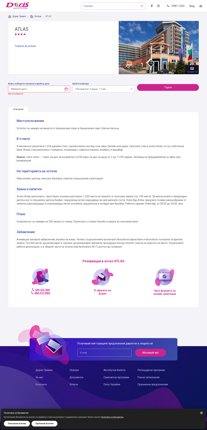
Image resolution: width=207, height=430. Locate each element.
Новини (74, 370)
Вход (192, 6)
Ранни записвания (148, 377)
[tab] (18, 109)
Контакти (41, 384)
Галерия (159, 47)
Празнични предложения (152, 384)
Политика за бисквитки (112, 417)
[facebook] (153, 6)
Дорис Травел (19, 16)
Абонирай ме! (150, 352)
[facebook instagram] (159, 6)
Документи (76, 377)
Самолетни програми (116, 377)
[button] (201, 413)
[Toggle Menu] (200, 6)
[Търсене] (142, 6)
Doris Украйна (112, 384)
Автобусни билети (114, 370)
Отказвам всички (17, 423)
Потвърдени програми (151, 370)
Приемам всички (44, 423)
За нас (39, 377)
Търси (168, 87)
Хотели (38, 16)
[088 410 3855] (40, 278)
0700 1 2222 (178, 5)
